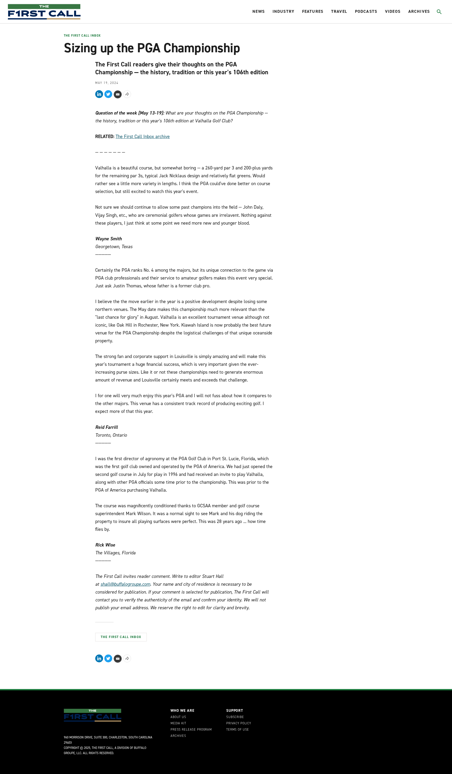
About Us (178, 717)
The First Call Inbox (82, 36)
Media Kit (178, 723)
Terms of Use (237, 730)
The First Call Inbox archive (143, 136)
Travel (339, 11)
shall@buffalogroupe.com (125, 584)
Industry (283, 11)
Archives (419, 11)
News (258, 11)
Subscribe (235, 717)
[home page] (44, 12)
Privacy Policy (238, 723)
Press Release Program (191, 730)
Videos (392, 11)
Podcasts (366, 11)
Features (312, 11)
